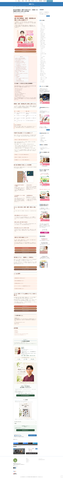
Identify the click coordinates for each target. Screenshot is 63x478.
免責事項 (15, 423)
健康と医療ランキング (15, 474)
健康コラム (27, 458)
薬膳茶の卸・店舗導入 (43, 40)
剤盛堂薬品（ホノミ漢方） (43, 140)
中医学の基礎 (42, 32)
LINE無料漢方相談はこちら (25, 49)
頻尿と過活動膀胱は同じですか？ (19, 280)
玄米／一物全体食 (42, 80)
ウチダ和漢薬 (42, 135)
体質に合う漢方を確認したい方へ (19, 70)
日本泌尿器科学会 (16, 331)
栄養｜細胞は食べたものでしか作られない (21, 67)
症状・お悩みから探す (19, 446)
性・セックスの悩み (43, 56)
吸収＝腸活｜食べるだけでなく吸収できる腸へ (21, 69)
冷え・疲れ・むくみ (43, 52)
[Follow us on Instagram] (15, 468)
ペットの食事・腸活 (43, 25)
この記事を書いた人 (17, 74)
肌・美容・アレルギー (43, 60)
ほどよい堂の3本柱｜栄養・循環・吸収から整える (20, 66)
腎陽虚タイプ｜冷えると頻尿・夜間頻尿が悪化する (22, 154)
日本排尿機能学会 (16, 332)
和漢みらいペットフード (43, 28)
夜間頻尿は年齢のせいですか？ (19, 283)
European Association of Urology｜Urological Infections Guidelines (21, 333)
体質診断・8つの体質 (43, 33)
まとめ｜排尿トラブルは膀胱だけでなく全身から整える (21, 73)
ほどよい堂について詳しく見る (18, 421)
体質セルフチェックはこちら (25, 308)
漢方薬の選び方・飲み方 (43, 37)
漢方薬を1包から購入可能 (25, 310)
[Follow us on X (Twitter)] (14, 468)
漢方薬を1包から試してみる (25, 252)
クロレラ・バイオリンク (43, 76)
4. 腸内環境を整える (18, 65)
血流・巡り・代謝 (42, 72)
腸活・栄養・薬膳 (42, 64)
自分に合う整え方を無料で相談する (25, 395)
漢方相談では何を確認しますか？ (19, 288)
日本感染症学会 (16, 330)
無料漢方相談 (27, 459)
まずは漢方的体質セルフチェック (25, 51)
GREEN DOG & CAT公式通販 (44, 173)
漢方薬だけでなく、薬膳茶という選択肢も (20, 71)
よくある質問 (16, 72)
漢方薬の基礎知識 (42, 36)
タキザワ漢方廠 (42, 141)
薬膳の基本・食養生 (43, 68)
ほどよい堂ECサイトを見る (25, 269)
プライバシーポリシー (41, 458)
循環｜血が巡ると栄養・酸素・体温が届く (21, 68)
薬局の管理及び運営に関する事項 (42, 459)
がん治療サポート (42, 48)
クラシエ (41, 136)
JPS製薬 (41, 139)
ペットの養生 (41, 24)
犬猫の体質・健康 (42, 29)
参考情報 (16, 75)
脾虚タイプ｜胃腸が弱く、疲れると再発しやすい (21, 157)
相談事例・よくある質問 (43, 44)
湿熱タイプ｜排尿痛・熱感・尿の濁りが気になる (21, 139)
